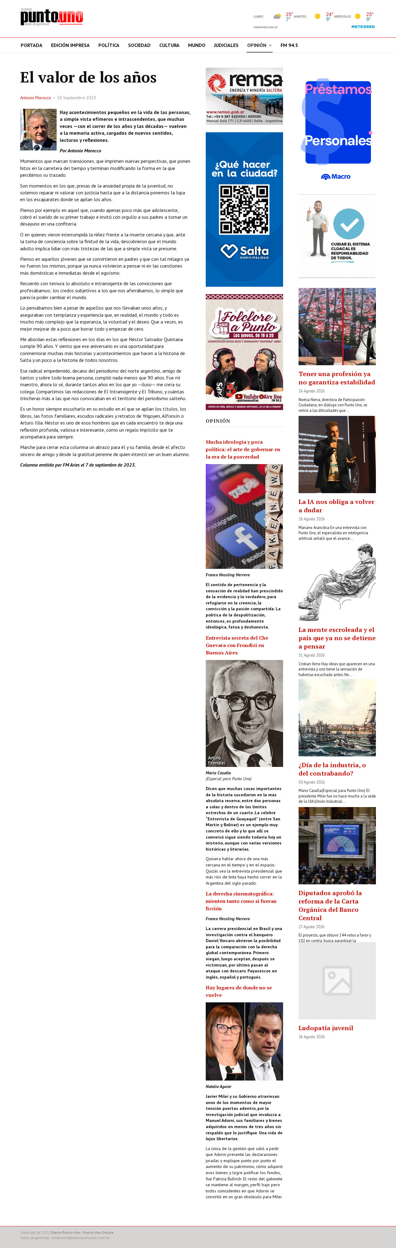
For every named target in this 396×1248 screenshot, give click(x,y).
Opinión (256, 45)
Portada (31, 45)
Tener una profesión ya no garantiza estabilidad (337, 378)
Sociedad (139, 45)
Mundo (196, 45)
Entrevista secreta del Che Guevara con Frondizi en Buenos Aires (237, 645)
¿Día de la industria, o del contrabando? (332, 769)
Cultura (169, 45)
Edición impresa (70, 45)
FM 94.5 (289, 45)
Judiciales (226, 45)
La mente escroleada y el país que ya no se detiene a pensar (337, 637)
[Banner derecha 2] (244, 209)
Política (108, 45)
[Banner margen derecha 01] (337, 129)
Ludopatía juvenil (326, 1028)
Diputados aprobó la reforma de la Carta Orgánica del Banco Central (330, 905)
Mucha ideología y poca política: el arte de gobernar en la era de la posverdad (243, 449)
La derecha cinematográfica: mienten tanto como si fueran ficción (241, 901)
